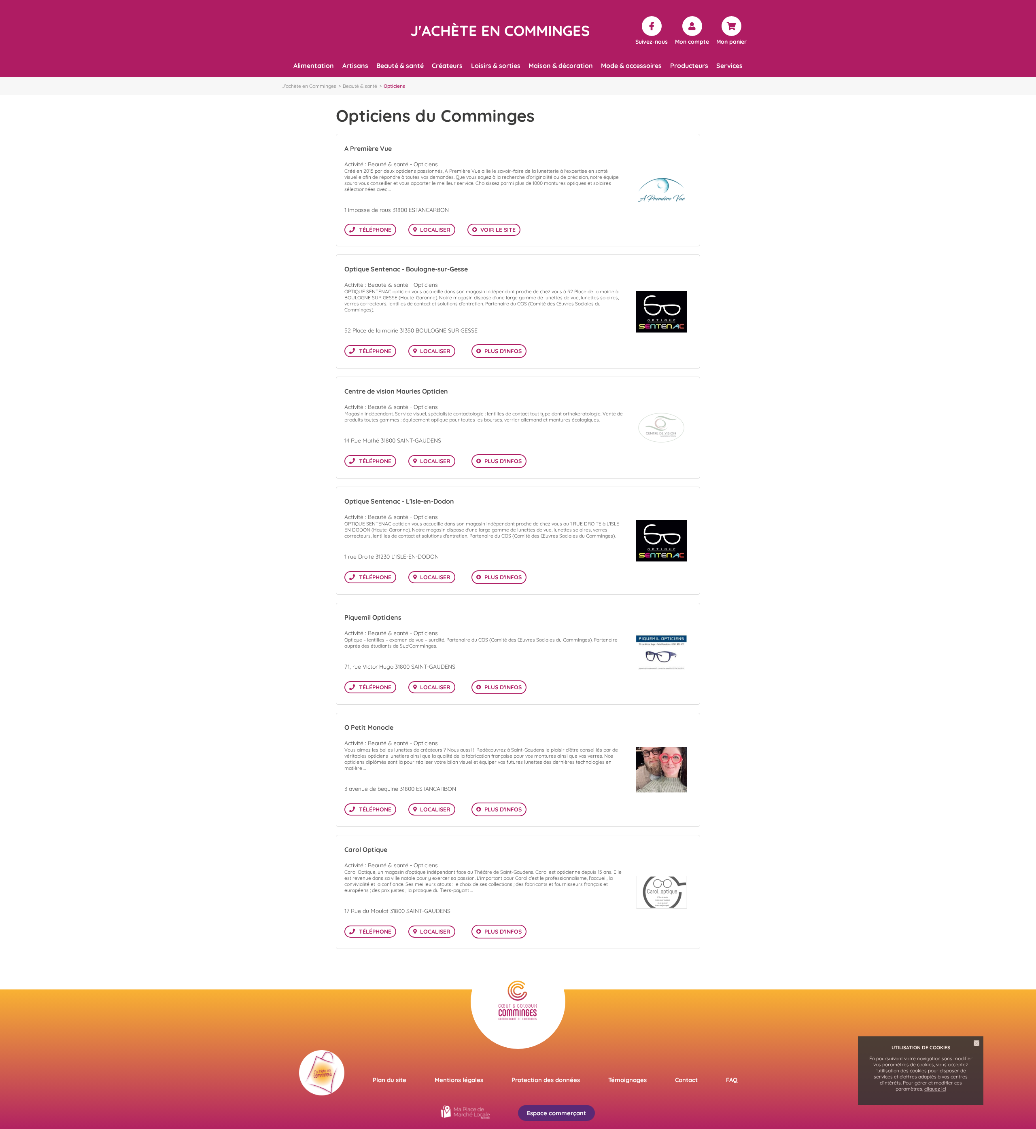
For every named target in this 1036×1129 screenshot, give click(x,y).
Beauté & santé (360, 86)
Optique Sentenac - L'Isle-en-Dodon (399, 501)
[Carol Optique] (661, 892)
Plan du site (389, 1080)
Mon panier (731, 41)
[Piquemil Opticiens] (661, 654)
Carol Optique (365, 849)
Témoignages (627, 1080)
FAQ (731, 1080)
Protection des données (546, 1080)
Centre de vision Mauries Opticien (396, 391)
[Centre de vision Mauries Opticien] (661, 427)
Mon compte (692, 41)
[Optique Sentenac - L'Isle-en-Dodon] (661, 540)
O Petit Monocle (368, 727)
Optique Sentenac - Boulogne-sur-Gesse (406, 269)
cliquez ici (935, 1089)
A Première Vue (368, 148)
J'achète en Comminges (309, 86)
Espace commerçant (556, 1113)
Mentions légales (459, 1080)
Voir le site (498, 229)
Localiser (435, 229)
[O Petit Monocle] (661, 769)
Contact (686, 1080)
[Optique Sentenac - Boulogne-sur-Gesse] (661, 312)
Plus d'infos (503, 351)
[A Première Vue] (661, 190)
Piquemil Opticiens (372, 617)
